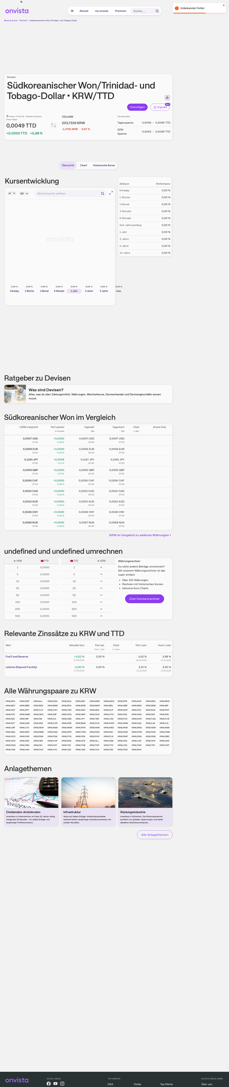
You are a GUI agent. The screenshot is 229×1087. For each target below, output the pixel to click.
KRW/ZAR (164, 740)
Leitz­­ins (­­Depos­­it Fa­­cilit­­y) (21, 667)
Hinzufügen (137, 107)
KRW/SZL (38, 745)
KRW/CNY (52, 710)
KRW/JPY (80, 718)
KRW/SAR (24, 740)
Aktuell (84, 11)
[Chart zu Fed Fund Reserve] (116, 658)
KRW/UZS (66, 749)
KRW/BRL (108, 705)
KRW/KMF (67, 723)
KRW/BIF (164, 705)
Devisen (23, 20)
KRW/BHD (165, 701)
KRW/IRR (24, 718)
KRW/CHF (52, 740)
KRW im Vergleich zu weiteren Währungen (139, 535)
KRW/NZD (94, 732)
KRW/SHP (150, 740)
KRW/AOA (66, 701)
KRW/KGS (136, 723)
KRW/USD (80, 749)
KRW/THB (80, 745)
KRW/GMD (25, 714)
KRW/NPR (67, 732)
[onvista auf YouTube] (55, 1084)
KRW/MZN (151, 727)
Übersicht (68, 165)
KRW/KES (38, 723)
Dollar (137, 1084)
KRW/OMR (165, 732)
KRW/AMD (95, 701)
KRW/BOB (80, 705)
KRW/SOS (122, 740)
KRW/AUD (136, 701)
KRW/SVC (136, 710)
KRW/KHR (137, 718)
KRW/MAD (109, 727)
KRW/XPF (24, 710)
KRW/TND (137, 745)
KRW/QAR (24, 723)
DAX (110, 1084)
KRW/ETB (122, 701)
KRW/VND (123, 749)
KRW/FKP (164, 710)
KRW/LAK (150, 723)
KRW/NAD (53, 732)
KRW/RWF (123, 736)
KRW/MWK (67, 727)
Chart (83, 165)
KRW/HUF (38, 749)
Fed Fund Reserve (17, 656)
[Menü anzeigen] (72, 11)
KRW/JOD (108, 718)
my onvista (101, 11)
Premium (120, 11)
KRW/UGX (10, 749)
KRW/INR (150, 714)
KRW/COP (53, 723)
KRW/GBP (122, 705)
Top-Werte (166, 1084)
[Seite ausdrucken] (167, 97)
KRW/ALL (38, 701)
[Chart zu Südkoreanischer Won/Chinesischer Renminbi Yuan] (136, 513)
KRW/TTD (108, 745)
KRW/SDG (10, 745)
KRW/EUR (150, 710)
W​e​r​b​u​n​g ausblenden (117, 45)
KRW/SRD (24, 745)
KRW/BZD (38, 705)
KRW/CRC (67, 710)
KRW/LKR (136, 740)
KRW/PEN (80, 736)
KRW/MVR (95, 727)
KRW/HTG (109, 714)
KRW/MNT (25, 732)
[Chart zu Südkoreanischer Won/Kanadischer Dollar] (136, 492)
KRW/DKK (80, 710)
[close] (224, 5)
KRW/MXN (165, 727)
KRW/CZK (122, 745)
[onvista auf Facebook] (49, 1084)
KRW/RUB (150, 736)
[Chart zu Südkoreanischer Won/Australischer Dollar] (136, 502)
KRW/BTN (66, 705)
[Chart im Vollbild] (111, 193)
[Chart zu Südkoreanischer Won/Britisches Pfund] (136, 471)
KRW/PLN (108, 736)
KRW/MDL (11, 732)
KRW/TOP (94, 745)
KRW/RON (137, 736)
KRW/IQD (10, 718)
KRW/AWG (109, 701)
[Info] (12, 193)
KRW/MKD (137, 727)
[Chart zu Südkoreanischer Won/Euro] (136, 450)
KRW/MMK (39, 732)
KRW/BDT (10, 705)
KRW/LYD (24, 727)
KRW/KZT (10, 723)
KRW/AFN (10, 701)
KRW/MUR (123, 727)
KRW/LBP (10, 727)
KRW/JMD (67, 718)
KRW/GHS (38, 714)
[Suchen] (157, 11)
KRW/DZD (52, 701)
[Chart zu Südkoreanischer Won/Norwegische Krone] (136, 523)
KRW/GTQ (67, 714)
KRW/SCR (80, 740)
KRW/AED (94, 710)
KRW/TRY (150, 745)
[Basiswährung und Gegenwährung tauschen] (53, 126)
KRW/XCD (10, 736)
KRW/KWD (109, 723)
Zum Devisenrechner (144, 599)
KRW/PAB (38, 736)
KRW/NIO (108, 732)
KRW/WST (11, 740)
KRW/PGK (52, 736)
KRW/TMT (164, 745)
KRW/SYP (52, 745)
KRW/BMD (53, 705)
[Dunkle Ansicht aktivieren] (21, 1)
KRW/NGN (123, 732)
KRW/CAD (151, 718)
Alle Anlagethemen (154, 835)
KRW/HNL (122, 714)
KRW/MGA (53, 727)
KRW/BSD (150, 701)
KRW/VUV (94, 749)
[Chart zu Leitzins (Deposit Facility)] (116, 668)
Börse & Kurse (10, 20)
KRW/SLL (94, 740)
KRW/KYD (122, 718)
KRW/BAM (81, 723)
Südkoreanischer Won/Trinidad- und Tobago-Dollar (53, 20)
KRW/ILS (52, 718)
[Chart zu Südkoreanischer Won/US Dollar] (136, 439)
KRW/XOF (10, 710)
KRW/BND (137, 705)
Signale (162, 107)
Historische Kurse (104, 165)
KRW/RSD (66, 740)
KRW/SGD (109, 740)
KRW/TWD (81, 732)
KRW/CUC (95, 723)
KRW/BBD (24, 705)
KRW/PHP (94, 736)
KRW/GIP (52, 714)
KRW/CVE (164, 718)
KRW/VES (108, 749)
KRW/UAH (24, 749)
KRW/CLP (38, 710)
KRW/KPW (137, 732)
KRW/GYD (94, 714)
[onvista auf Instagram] (62, 1084)
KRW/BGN (151, 705)
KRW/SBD (164, 736)
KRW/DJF (108, 710)
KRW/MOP (39, 727)
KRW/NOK (151, 732)
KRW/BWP (95, 705)
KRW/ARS (80, 701)
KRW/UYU (52, 749)
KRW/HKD (137, 714)
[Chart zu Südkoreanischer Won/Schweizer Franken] (136, 481)
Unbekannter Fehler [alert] (192, 8)
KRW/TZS (66, 745)
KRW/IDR (164, 714)
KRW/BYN (136, 749)
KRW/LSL (164, 723)
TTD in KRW (67, 116)
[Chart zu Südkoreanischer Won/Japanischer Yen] (136, 460)
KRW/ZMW (123, 723)
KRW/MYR (80, 727)
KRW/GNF (80, 714)
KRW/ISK (38, 718)
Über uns (206, 1084)
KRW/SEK (38, 740)
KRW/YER (94, 718)
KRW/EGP (24, 701)
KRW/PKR (24, 736)
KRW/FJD (10, 714)
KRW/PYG (66, 736)
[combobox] (70, 193)
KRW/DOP (123, 710)
